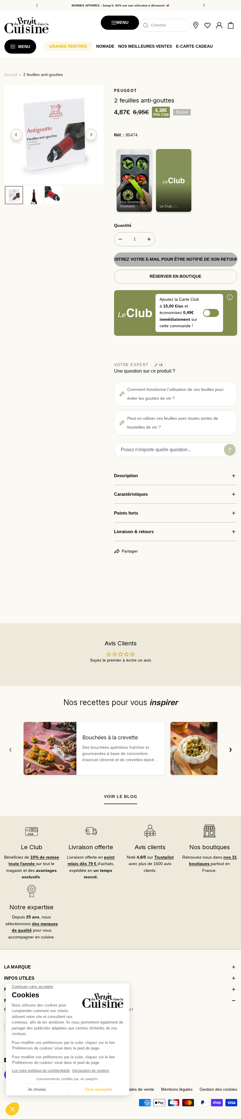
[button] (231, 25)
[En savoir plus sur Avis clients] (150, 831)
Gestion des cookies (218, 1089)
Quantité (122, 225)
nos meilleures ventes (145, 46)
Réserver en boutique (175, 276)
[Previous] (16, 135)
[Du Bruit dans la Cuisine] (26, 25)
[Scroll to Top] (231, 1088)
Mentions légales (177, 1089)
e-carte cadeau (194, 46)
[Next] (91, 135)
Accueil (10, 74)
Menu (122, 22)
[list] (53, 134)
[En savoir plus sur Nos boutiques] (209, 831)
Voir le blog (120, 796)
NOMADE (105, 46)
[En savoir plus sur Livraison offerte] (90, 831)
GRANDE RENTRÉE (68, 46)
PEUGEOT (125, 90)
